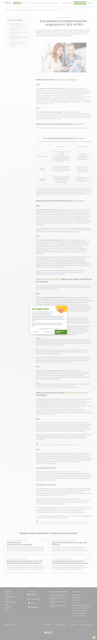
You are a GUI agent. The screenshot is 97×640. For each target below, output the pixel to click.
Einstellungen (48, 332)
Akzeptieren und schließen (59, 332)
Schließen (36, 332)
